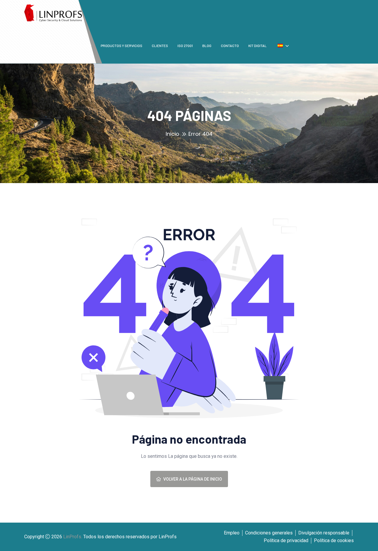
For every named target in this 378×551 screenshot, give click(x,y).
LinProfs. (72, 536)
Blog (206, 45)
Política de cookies (334, 540)
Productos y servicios (121, 45)
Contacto (230, 45)
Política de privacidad (286, 540)
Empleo (231, 533)
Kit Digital (257, 45)
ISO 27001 (185, 45)
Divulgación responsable (323, 533)
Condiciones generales (269, 533)
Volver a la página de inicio (192, 479)
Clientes (160, 45)
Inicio (172, 134)
